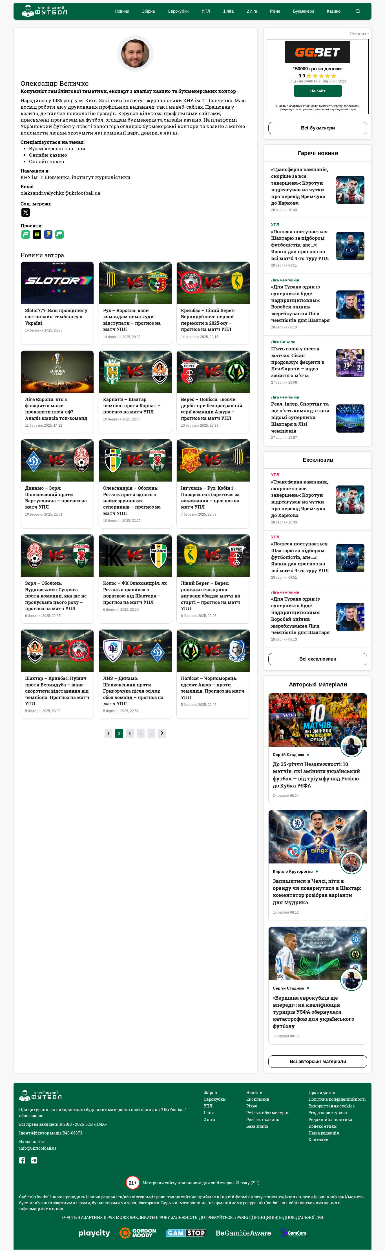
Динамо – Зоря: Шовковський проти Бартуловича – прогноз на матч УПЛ (56, 497)
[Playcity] (94, 1233)
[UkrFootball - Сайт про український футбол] (41, 11)
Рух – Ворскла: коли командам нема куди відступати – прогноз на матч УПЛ (132, 319)
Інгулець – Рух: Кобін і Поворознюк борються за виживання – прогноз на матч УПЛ (210, 497)
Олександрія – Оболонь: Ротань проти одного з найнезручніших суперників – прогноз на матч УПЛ (132, 500)
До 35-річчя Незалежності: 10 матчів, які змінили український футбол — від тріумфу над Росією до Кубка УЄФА (316, 775)
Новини (122, 11)
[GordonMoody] (138, 1233)
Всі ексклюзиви (317, 659)
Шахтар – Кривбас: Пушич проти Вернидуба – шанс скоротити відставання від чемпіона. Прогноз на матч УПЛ (57, 690)
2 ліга (252, 11)
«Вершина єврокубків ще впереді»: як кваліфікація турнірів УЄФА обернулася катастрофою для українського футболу (313, 1012)
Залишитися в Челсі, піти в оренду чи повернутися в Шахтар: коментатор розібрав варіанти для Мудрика (317, 892)
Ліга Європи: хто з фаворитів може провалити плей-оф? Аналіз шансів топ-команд (56, 408)
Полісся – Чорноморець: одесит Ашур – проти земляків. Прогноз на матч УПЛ (212, 687)
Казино (333, 11)
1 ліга (228, 11)
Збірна (148, 11)
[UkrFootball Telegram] (34, 1160)
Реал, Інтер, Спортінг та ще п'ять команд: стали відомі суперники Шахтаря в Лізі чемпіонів (300, 417)
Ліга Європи (283, 342)
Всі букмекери (318, 128)
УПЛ (206, 11)
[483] (162, 733)
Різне (275, 11)
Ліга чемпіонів (285, 280)
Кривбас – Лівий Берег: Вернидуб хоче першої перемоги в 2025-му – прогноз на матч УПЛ (208, 319)
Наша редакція (324, 1133)
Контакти (319, 1139)
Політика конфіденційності (337, 1099)
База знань (257, 1126)
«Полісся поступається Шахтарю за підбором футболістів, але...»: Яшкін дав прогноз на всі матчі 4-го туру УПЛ (300, 244)
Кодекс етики (323, 1126)
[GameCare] (293, 1233)
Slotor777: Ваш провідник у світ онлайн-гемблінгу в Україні (56, 316)
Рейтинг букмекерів (267, 1112)
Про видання (322, 1092)
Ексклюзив (257, 1099)
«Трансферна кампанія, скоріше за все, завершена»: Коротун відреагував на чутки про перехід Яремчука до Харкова (299, 186)
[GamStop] (185, 1233)
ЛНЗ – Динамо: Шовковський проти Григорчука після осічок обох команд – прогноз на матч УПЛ (133, 690)
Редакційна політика (330, 1119)
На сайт (318, 91)
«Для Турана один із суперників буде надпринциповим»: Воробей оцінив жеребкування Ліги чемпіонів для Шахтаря (300, 303)
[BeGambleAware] (243, 1233)
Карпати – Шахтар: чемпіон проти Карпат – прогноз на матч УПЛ (132, 405)
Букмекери (303, 11)
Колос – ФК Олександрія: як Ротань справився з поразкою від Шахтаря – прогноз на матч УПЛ (135, 592)
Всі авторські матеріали (318, 1061)
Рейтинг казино (262, 1119)
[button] (357, 11)
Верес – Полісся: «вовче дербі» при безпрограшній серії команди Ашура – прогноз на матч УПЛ (211, 408)
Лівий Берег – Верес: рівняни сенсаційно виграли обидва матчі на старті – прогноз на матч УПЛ (210, 595)
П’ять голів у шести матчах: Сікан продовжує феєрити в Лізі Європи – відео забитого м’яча (298, 362)
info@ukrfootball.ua (38, 1148)
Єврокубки (178, 11)
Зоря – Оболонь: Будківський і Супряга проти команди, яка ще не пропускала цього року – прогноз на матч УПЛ (56, 595)
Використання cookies (332, 1106)
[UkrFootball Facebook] (22, 1160)
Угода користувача (328, 1112)
